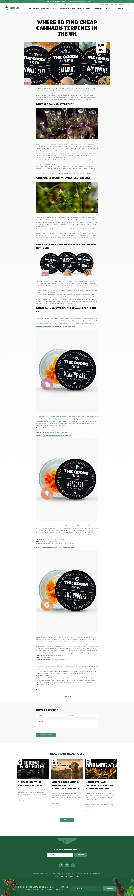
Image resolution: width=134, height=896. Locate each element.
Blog (101, 4)
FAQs (63, 873)
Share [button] (39, 689)
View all (67, 820)
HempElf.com (41, 873)
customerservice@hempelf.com (70, 876)
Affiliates (114, 4)
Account (48, 873)
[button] (30, 8)
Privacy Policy (87, 873)
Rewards (107, 4)
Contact (127, 4)
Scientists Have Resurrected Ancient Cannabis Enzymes (99, 785)
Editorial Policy (96, 873)
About (58, 873)
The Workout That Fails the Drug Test (30, 784)
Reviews (120, 4)
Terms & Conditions (77, 873)
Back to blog (68, 696)
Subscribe (81, 855)
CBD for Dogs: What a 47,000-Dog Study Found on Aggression (65, 785)
